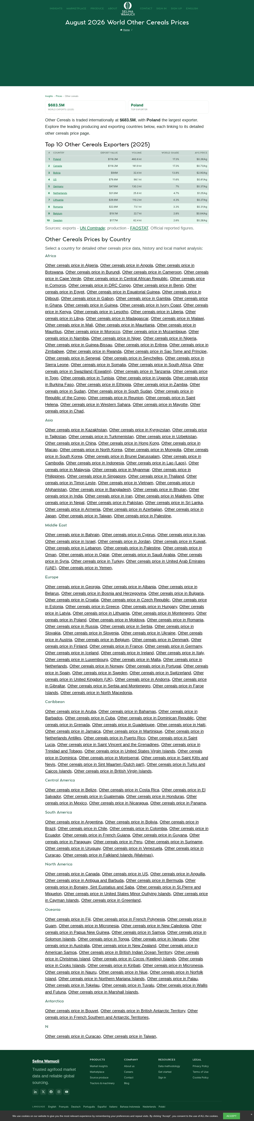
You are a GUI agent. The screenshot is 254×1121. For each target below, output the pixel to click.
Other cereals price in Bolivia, (131, 822)
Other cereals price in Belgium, (102, 639)
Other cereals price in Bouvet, (72, 1010)
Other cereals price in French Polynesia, (129, 919)
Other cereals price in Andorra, (143, 679)
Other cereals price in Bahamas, (127, 711)
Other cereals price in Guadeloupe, (124, 724)
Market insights (99, 1066)
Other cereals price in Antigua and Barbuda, (85, 880)
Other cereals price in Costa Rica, (129, 790)
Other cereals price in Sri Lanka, (174, 502)
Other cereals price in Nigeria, (170, 338)
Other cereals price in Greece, (92, 606)
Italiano (113, 1106)
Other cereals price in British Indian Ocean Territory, (126, 952)
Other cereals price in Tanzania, (143, 371)
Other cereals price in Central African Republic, (126, 278)
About (112, 8)
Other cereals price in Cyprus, (129, 534)
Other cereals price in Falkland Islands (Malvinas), (108, 855)
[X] (43, 1092)
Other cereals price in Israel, (71, 541)
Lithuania (58, 199)
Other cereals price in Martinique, (133, 731)
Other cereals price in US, (125, 873)
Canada (57, 165)
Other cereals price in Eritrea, (141, 344)
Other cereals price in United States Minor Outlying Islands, (118, 893)
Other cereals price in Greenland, (111, 900)
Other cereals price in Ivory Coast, (151, 305)
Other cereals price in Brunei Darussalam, (123, 456)
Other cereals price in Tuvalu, (128, 985)
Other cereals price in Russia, (72, 626)
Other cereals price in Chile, (83, 828)
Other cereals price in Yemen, (86, 567)
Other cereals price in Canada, (73, 873)
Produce (97, 8)
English (192, 8)
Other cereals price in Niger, (116, 338)
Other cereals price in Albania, (129, 586)
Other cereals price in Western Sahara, (95, 404)
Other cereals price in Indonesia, (95, 463)
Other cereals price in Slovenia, (91, 633)
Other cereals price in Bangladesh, (100, 489)
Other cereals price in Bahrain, (73, 534)
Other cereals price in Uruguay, (73, 848)
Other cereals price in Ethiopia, (104, 384)
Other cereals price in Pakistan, (115, 502)
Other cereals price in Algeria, (72, 265)
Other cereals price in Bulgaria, (176, 593)
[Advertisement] (127, 58)
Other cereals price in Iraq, (181, 534)
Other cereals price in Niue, (124, 972)
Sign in (162, 1077)
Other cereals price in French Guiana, (97, 835)
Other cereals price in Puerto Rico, (115, 738)
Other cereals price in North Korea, (91, 449)
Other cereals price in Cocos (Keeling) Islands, (134, 958)
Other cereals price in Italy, (180, 652)
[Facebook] (51, 1092)
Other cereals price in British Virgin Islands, (113, 771)
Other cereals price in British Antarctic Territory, (143, 1010)
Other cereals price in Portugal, (154, 666)
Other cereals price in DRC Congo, (100, 285)
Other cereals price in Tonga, (104, 939)
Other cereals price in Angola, (127, 265)
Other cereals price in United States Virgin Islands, (130, 751)
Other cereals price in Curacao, (73, 1036)
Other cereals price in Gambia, (144, 298)
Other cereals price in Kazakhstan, (76, 429)
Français (63, 1106)
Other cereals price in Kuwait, (180, 541)
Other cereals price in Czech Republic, (136, 599)
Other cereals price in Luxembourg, (77, 659)
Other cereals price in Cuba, (90, 718)
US (55, 179)
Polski (162, 1106)
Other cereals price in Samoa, (139, 932)
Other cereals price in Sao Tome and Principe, (166, 351)
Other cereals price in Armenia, (73, 509)
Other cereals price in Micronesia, (89, 925)
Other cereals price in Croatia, (72, 599)
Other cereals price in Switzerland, (161, 672)
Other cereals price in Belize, (71, 790)
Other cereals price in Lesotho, (101, 311)
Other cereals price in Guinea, (91, 305)
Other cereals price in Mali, (69, 325)
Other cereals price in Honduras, (155, 796)
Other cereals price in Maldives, (163, 496)
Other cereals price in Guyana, (160, 835)
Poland (57, 159)
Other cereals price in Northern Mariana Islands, (102, 978)
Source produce (99, 1077)
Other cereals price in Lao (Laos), (156, 463)
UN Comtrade (92, 228)
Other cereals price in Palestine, (143, 516)
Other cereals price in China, (71, 443)
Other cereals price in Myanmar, (121, 469)
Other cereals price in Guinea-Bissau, (79, 344)
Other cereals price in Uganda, (144, 378)
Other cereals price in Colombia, (139, 828)
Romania (58, 206)
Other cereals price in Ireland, (128, 652)
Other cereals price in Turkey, (98, 561)
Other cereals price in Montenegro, (163, 613)
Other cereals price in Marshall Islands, (103, 992)
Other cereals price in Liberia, (157, 311)
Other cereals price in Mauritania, (125, 325)
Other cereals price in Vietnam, (126, 482)
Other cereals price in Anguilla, (178, 873)
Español (102, 1106)
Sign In (161, 8)
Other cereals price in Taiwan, (86, 516)
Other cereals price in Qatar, (84, 554)
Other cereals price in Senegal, (73, 358)
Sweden (57, 220)
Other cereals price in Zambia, (161, 384)
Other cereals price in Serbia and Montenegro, (109, 686)
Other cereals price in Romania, (176, 619)
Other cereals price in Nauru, (71, 972)
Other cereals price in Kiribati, (115, 965)
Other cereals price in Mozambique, (155, 331)
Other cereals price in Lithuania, (102, 613)
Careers (128, 1071)
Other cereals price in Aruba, (71, 711)
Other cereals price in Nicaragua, (119, 803)
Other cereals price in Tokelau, (73, 985)
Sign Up (176, 8)
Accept (232, 1116)
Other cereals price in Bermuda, (155, 880)
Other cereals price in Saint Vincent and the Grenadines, (108, 744)
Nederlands (149, 1106)
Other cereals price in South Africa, (160, 364)
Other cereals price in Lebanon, (73, 548)
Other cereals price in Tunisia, (88, 378)
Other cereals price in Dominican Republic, (156, 718)
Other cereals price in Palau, (173, 978)
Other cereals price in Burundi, (93, 272)
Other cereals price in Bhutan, (160, 489)
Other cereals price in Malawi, (178, 318)
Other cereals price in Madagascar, (118, 318)
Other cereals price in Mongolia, (153, 449)
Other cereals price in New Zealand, (124, 945)
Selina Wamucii (45, 1061)
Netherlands (60, 193)
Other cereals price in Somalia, (99, 364)
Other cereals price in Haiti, (181, 724)
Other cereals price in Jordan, (125, 541)
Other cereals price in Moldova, (117, 619)
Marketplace (76, 8)
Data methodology (169, 1066)
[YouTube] (66, 1092)
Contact (146, 8)
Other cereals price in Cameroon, (152, 272)
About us (129, 1066)
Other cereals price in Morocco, (92, 331)
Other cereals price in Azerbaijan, (133, 509)
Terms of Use (200, 1071)
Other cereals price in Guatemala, (94, 796)
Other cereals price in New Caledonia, (155, 925)
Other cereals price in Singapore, (97, 476)
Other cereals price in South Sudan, (120, 391)
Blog (126, 1083)
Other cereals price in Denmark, (161, 639)
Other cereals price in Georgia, (73, 586)
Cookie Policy (201, 1077)
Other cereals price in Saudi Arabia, (144, 554)
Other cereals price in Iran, (109, 496)
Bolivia (56, 172)
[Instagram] (59, 1092)
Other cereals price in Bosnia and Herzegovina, (104, 593)
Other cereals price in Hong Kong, (129, 443)
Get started (164, 1071)
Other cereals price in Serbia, (126, 626)
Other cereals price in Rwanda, (94, 351)
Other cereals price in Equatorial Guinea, (124, 292)
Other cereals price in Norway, (96, 666)
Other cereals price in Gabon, (88, 298)
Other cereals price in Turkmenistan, (102, 436)
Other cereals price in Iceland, (72, 652)
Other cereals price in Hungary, (150, 606)
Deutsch (76, 1106)
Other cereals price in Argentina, (74, 822)
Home (126, 29)
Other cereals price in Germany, (174, 646)
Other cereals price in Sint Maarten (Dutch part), (101, 764)
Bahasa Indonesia (130, 1106)
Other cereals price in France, (117, 646)
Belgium (57, 213)
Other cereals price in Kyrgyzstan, (140, 429)
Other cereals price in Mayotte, (161, 404)
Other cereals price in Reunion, (116, 397)
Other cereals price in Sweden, (100, 672)
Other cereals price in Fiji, (68, 919)
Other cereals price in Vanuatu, (159, 939)
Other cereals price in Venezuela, (133, 848)
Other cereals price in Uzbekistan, (167, 436)
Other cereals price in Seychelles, (133, 358)
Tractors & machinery (102, 1083)
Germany (58, 186)
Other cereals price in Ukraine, (149, 633)
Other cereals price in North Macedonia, (96, 692)
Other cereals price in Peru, (118, 841)
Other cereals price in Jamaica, (73, 731)
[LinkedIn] (35, 1092)
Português (89, 1106)
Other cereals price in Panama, (178, 803)
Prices (59, 96)
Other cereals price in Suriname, (174, 841)
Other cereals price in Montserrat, (109, 757)
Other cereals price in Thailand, (156, 476)
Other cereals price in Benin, (159, 285)
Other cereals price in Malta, (136, 659)
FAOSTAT (139, 228)
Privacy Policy (201, 1066)
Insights (56, 8)
